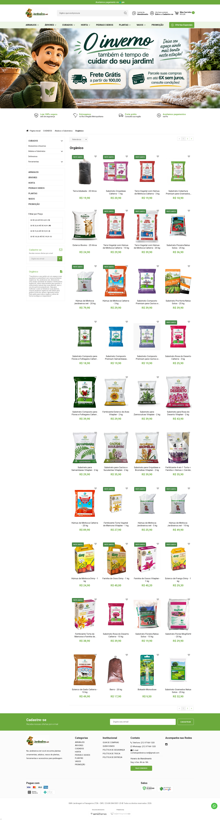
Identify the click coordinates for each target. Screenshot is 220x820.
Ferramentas (33, 162)
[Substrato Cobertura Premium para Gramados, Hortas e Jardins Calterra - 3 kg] (178, 177)
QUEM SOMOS (109, 746)
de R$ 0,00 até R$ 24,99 (40, 220)
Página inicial (35, 131)
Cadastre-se (167, 14)
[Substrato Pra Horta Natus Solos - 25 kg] (178, 287)
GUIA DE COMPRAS (111, 742)
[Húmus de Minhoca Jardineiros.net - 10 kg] (178, 509)
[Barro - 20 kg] (116, 675)
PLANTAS (79, 758)
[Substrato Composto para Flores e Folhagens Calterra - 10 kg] (85, 398)
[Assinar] (59, 258)
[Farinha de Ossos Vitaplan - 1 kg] (147, 564)
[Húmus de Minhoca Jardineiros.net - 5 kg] (147, 509)
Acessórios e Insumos (37, 146)
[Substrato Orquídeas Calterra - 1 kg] (116, 177)
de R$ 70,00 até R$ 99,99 (40, 231)
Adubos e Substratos (64, 131)
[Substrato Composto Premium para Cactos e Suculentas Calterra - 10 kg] (147, 287)
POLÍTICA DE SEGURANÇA (114, 750)
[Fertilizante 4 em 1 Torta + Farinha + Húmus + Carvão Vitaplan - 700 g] (178, 453)
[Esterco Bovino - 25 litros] (85, 231)
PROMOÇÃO (80, 764)
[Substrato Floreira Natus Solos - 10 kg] (147, 620)
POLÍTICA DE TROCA (111, 753)
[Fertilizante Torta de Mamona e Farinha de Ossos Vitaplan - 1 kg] (85, 620)
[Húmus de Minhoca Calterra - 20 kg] (85, 509)
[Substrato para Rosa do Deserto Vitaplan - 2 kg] (178, 398)
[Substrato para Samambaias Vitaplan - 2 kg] (85, 453)
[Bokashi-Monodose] (147, 675)
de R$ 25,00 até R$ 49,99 (40, 226)
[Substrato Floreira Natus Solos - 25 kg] (178, 231)
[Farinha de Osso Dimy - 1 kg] (116, 564)
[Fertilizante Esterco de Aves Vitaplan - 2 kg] (116, 398)
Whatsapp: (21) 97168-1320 (144, 746)
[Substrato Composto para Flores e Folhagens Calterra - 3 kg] (85, 342)
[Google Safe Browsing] (165, 789)
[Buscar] (125, 13)
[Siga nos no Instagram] (166, 745)
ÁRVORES (79, 745)
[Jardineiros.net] (36, 13)
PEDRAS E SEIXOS (82, 755)
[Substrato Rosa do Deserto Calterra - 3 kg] (178, 342)
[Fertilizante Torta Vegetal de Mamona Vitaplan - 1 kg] (116, 509)
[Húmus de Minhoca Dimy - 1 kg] (85, 564)
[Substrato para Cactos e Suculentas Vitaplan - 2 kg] (116, 453)
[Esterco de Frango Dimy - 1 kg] (178, 564)
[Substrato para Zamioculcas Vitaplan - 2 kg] (147, 398)
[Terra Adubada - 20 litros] (85, 177)
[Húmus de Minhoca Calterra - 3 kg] (116, 287)
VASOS (78, 761)
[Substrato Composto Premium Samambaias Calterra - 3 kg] (116, 342)
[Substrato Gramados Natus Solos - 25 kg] (178, 675)
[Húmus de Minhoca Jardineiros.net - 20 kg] (85, 287)
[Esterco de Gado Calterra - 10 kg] (85, 675)
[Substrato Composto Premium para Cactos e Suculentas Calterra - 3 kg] (147, 342)
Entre (157, 14)
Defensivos (32, 156)
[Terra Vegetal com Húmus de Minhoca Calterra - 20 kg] (147, 231)
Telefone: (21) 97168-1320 (143, 742)
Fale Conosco (141, 768)
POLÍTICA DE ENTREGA (112, 757)
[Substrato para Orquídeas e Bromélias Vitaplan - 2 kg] (147, 453)
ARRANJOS (80, 742)
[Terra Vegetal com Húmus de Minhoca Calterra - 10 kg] (116, 231)
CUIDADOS (47, 131)
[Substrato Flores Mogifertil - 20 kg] (178, 620)
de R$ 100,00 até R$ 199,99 (41, 237)
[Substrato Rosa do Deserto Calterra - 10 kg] (116, 620)
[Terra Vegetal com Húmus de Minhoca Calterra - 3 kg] (147, 177)
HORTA (78, 752)
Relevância (76, 139)
